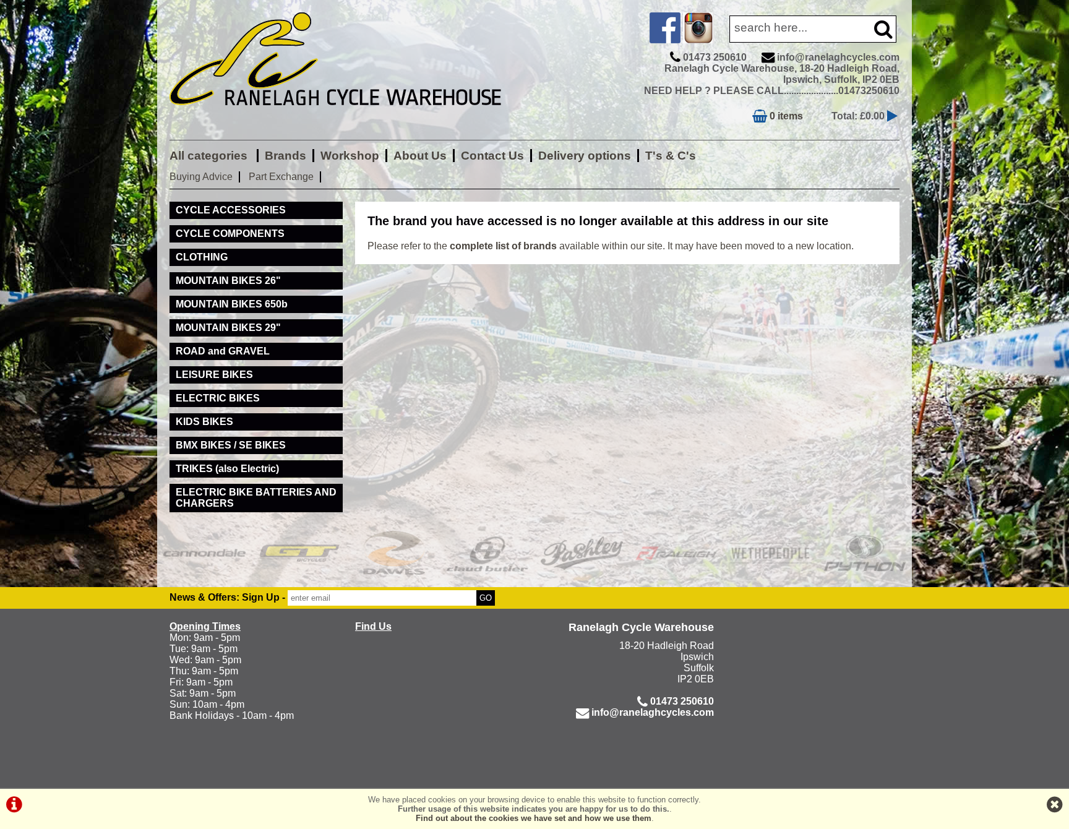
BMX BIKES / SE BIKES (231, 445)
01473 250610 (715, 57)
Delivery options (584, 155)
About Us (420, 155)
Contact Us (492, 155)
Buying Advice (201, 176)
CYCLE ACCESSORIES (231, 210)
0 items (785, 116)
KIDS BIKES (204, 421)
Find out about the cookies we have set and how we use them (533, 818)
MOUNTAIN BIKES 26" (228, 280)
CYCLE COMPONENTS (230, 233)
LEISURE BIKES (214, 374)
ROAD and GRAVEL (223, 351)
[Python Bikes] (865, 553)
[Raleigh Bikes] (676, 553)
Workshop (349, 155)
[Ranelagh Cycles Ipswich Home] (349, 114)
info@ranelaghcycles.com (838, 57)
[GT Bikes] (299, 553)
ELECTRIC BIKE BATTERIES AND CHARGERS (256, 498)
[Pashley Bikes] (582, 553)
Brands (285, 155)
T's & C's (670, 155)
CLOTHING (202, 257)
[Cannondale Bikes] (204, 553)
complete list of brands (503, 246)
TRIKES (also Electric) (227, 468)
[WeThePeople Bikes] (770, 553)
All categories (210, 155)
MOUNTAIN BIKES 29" (228, 327)
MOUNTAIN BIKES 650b (232, 304)
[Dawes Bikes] (393, 553)
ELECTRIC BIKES (218, 398)
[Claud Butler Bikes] (488, 553)
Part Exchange (281, 176)
